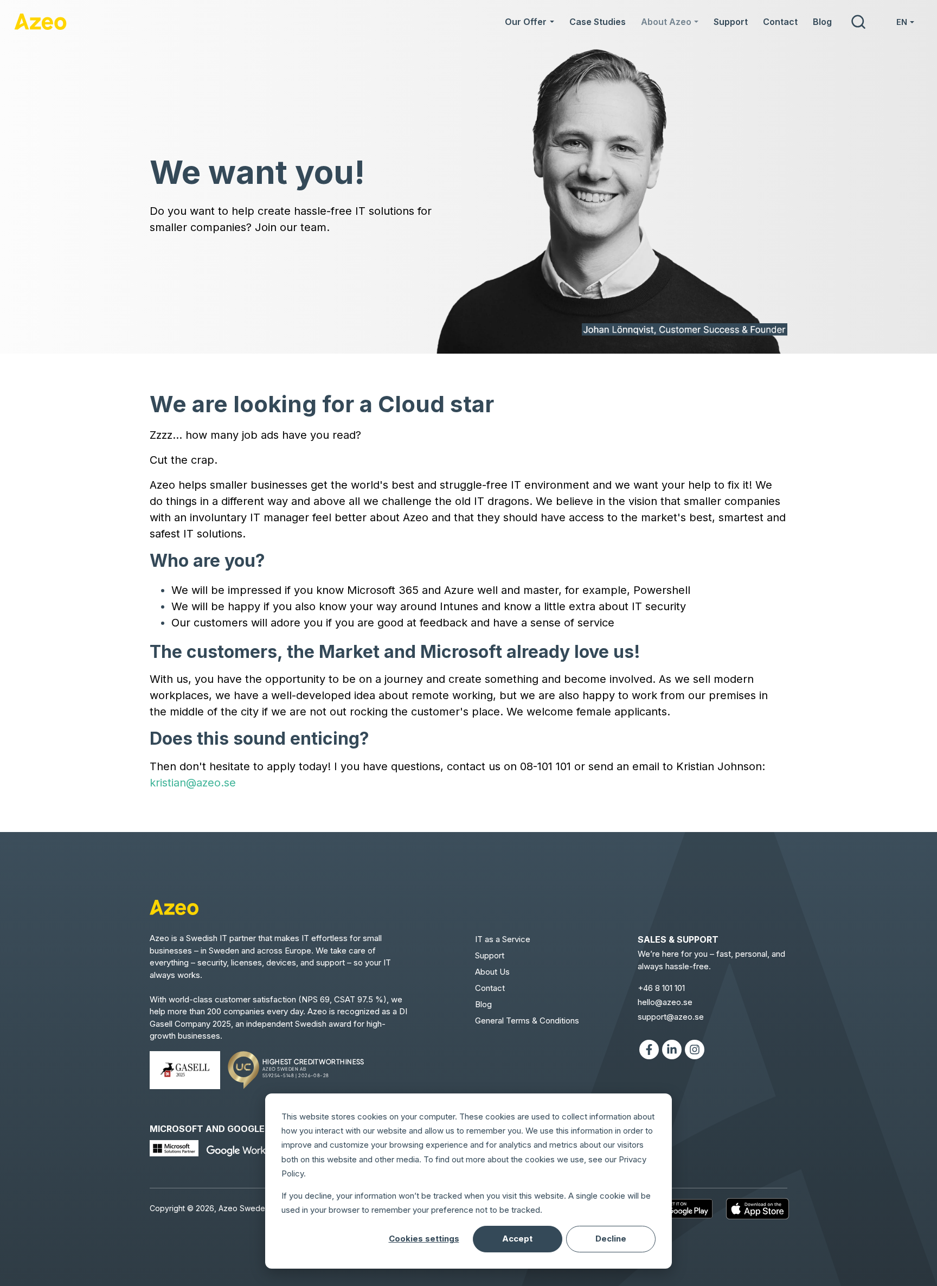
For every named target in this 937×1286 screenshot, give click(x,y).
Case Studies (597, 21)
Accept (517, 1238)
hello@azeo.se (665, 1002)
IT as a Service (502, 939)
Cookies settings (424, 1238)
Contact (780, 21)
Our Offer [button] (526, 21)
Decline (610, 1238)
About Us (492, 972)
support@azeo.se (671, 1017)
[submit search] (858, 22)
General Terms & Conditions (527, 1020)
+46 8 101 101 (661, 988)
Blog (822, 21)
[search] (858, 22)
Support (731, 21)
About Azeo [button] (666, 21)
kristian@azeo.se (193, 782)
